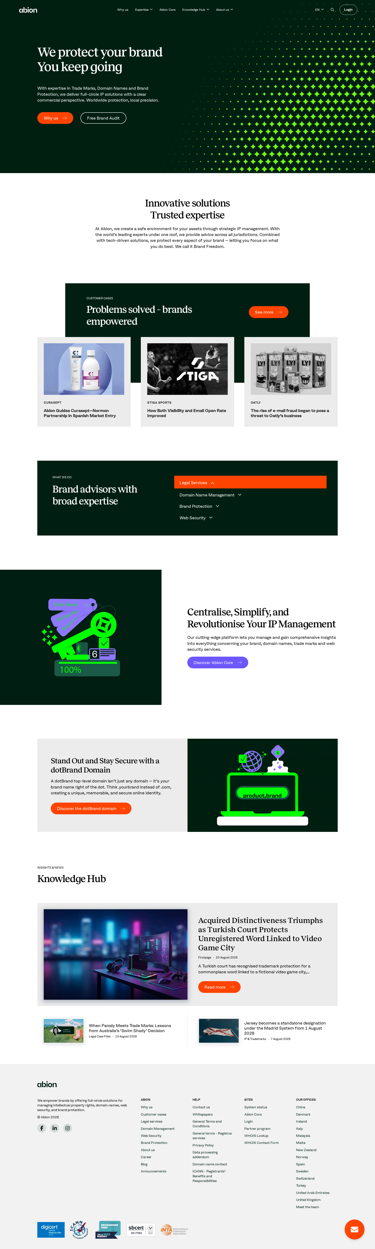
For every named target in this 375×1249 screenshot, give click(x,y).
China (300, 1107)
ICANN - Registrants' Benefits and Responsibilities (209, 1176)
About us (148, 1150)
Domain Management (158, 1129)
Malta (300, 1143)
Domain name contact (210, 1164)
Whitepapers (203, 1114)
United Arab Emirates (312, 1193)
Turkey (301, 1185)
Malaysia (303, 1136)
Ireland (301, 1121)
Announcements (153, 1171)
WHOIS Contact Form (261, 1143)
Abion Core (167, 10)
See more (264, 312)
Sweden (302, 1171)
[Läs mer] (83, 382)
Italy (299, 1129)
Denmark (303, 1114)
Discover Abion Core (213, 662)
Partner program (257, 1129)
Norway (302, 1157)
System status (255, 1107)
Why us (122, 10)
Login (348, 10)
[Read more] (187, 954)
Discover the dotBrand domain (86, 808)
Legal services (151, 1121)
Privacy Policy (203, 1145)
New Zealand (306, 1150)
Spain (300, 1164)
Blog (144, 1164)
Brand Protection (154, 1143)
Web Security (151, 1136)
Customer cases (153, 1114)
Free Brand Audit (103, 118)
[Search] (332, 10)
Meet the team (307, 1207)
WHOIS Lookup (256, 1136)
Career (146, 1157)
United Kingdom (308, 1200)
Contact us (201, 1107)
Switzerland (305, 1178)
